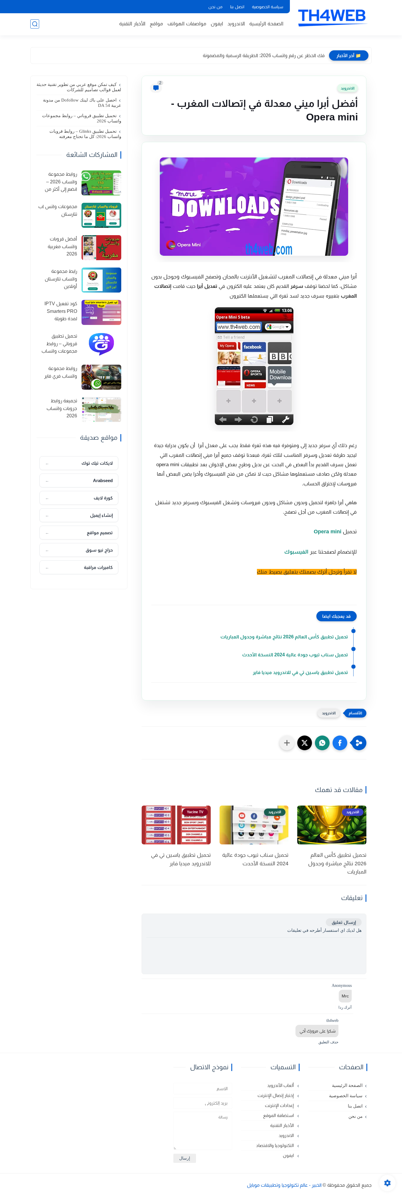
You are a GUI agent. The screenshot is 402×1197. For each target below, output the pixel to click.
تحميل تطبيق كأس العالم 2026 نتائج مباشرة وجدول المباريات (284, 636)
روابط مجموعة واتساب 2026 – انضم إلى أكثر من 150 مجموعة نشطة (57, 182)
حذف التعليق (328, 1042)
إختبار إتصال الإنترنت (276, 1095)
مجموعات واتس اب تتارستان (57, 210)
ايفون (217, 23)
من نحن (215, 6)
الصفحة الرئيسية (266, 23)
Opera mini (327, 531)
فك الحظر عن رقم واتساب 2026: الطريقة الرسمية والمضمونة (264, 55)
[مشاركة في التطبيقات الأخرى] (287, 743)
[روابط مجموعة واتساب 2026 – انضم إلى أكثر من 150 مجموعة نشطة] (101, 182)
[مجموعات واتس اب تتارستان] (101, 215)
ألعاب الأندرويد (281, 1085)
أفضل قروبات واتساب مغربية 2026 (62, 246)
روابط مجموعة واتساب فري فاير (60, 372)
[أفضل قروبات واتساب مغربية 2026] (101, 247)
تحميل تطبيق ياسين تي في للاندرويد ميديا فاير (300, 672)
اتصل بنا (237, 6)
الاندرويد (236, 23)
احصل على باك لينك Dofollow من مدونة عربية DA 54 (82, 103)
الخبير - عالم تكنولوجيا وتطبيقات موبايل (284, 1185)
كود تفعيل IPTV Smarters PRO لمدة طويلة (60, 311)
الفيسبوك (296, 552)
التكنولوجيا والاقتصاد (275, 1145)
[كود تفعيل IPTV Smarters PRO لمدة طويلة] (101, 312)
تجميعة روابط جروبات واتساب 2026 (61, 408)
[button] (340, 743)
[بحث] (34, 24)
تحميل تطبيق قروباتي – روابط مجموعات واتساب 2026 (81, 118)
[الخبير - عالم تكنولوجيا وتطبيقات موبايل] (332, 17)
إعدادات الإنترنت (280, 1105)
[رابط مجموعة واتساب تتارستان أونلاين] (101, 280)
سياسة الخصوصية (267, 6)
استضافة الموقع (279, 1115)
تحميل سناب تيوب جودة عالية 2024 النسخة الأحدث (295, 654)
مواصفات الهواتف (186, 23)
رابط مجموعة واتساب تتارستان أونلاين (61, 279)
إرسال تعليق (344, 922)
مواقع (156, 23)
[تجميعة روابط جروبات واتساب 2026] (101, 409)
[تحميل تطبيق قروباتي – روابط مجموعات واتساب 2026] (101, 344)
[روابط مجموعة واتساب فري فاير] (101, 377)
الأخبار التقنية (132, 23)
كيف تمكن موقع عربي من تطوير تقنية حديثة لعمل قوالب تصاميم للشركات (78, 87)
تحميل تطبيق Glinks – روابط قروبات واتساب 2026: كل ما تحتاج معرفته (85, 134)
